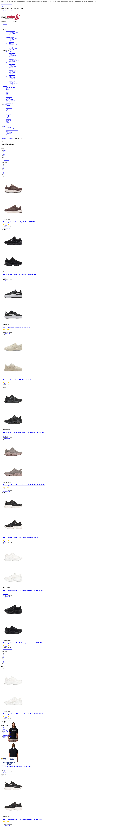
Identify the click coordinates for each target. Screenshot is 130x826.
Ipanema (8, 123)
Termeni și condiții (10, 128)
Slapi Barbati (11, 34)
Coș (4, 12)
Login (2, 6)
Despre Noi (8, 127)
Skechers (8, 105)
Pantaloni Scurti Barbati (14, 60)
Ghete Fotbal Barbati (13, 36)
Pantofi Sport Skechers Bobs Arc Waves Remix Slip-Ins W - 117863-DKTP (24, 485)
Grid (5, 160)
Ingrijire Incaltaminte (10, 100)
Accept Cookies (4, 4)
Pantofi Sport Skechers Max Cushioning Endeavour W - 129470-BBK (22, 643)
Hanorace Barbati (12, 55)
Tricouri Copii (12, 81)
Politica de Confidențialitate (12, 130)
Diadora (7, 115)
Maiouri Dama (12, 75)
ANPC (4, 737)
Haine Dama (8, 62)
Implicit (4, 150)
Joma (7, 110)
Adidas (7, 117)
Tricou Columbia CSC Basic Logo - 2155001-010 (17, 766)
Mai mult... (9, 4)
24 (3, 173)
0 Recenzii (5, 225)
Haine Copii (8, 76)
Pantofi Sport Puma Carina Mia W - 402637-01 (16, 327)
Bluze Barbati (12, 56)
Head (7, 121)
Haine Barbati (9, 51)
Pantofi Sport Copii (13, 44)
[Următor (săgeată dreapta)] (2, 775)
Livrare (7, 131)
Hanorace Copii (12, 78)
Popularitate (5, 151)
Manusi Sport (9, 97)
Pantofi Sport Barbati (13, 32)
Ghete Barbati (12, 33)
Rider (7, 125)
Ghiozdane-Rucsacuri (10, 87)
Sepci (7, 93)
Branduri (5, 104)
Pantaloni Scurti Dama (13, 71)
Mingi (7, 94)
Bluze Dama (11, 67)
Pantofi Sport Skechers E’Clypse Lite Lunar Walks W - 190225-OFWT (23, 590)
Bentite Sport (9, 101)
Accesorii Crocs (9, 99)
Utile (4, 126)
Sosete (7, 90)
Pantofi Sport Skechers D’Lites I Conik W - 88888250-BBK (19, 274)
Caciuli (7, 92)
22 (3, 170)
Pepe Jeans (8, 119)
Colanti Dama (12, 72)
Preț (4, 155)
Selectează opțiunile (7, 649)
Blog (7, 136)
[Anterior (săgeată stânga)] (1, 775)
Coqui (7, 116)
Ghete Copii (11, 45)
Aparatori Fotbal (9, 103)
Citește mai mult (6, 228)
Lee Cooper (8, 114)
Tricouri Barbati (12, 57)
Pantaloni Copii (12, 82)
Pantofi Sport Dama (13, 38)
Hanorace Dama (12, 66)
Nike (7, 106)
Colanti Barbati (12, 61)
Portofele (8, 98)
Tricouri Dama (12, 68)
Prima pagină (3, 138)
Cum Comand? (9, 133)
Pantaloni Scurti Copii (13, 83)
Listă (7, 160)
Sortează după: (4, 147)
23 (3, 172)
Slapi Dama (11, 42)
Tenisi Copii (11, 49)
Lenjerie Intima (9, 95)
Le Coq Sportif (9, 120)
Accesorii (5, 86)
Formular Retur (9, 132)
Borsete (7, 89)
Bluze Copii (11, 79)
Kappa (7, 122)
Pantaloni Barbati (12, 59)
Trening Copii (12, 77)
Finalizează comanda (7, 10)
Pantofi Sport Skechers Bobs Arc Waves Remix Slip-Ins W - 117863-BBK (23, 432)
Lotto (7, 112)
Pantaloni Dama (12, 70)
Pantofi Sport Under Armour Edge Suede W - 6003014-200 (19, 222)
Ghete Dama (11, 39)
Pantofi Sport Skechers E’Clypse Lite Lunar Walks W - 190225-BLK (22, 537)
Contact (7, 134)
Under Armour (9, 108)
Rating (4, 153)
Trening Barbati (12, 53)
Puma (7, 109)
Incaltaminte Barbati (10, 31)
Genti (7, 88)
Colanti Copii (11, 84)
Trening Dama (12, 64)
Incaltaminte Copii (10, 43)
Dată (4, 154)
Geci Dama (11, 65)
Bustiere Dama (12, 73)
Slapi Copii (11, 47)
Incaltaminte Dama (10, 37)
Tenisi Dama (11, 40)
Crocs (7, 111)
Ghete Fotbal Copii (13, 48)
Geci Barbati (11, 54)
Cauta (15, 21)
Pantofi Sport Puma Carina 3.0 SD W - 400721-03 (17, 379)
